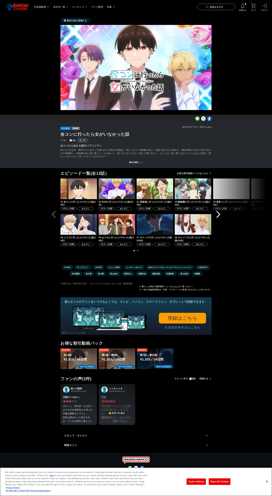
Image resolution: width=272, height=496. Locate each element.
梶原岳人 (128, 274)
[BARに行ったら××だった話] (117, 188)
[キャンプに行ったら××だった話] (155, 224)
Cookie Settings (196, 481)
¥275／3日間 (68, 208)
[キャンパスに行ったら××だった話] (193, 224)
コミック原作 (114, 267)
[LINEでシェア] (197, 118)
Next (218, 214)
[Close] (267, 481)
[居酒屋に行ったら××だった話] (155, 188)
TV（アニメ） (83, 267)
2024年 (98, 267)
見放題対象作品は (182, 327)
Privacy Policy (13, 488)
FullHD (67, 267)
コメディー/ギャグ (134, 267)
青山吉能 (184, 274)
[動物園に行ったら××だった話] (193, 188)
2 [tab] (137, 250)
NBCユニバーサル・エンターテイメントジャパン (170, 267)
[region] (136, 482)
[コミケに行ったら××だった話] (78, 224)
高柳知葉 (156, 274)
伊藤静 (197, 274)
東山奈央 (114, 274)
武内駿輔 (75, 274)
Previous (53, 214)
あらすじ (86, 208)
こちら (209, 127)
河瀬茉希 (170, 274)
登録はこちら (182, 318)
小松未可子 (203, 267)
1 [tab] (134, 250)
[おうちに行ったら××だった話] (117, 224)
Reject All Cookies (219, 481)
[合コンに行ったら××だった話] (78, 188)
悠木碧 (89, 274)
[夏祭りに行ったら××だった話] (231, 188)
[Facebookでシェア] (209, 118)
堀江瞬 (101, 274)
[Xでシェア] (203, 118)
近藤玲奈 (142, 274)
